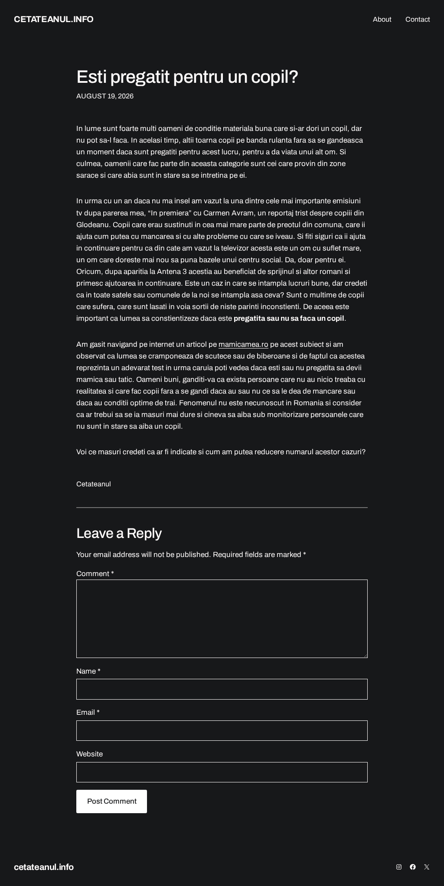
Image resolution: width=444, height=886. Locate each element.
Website (89, 754)
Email (88, 712)
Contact (417, 19)
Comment (95, 574)
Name (88, 671)
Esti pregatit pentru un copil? (187, 77)
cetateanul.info (54, 19)
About (382, 19)
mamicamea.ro (243, 344)
